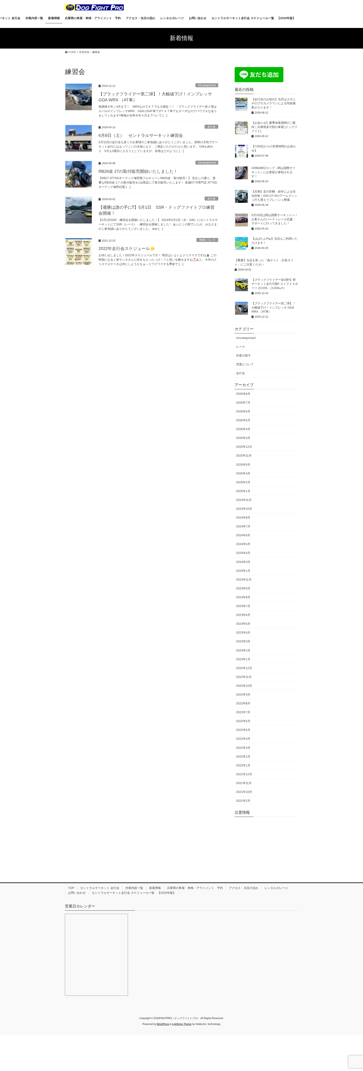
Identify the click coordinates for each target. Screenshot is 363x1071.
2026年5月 (243, 420)
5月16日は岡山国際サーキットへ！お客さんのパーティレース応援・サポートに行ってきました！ (274, 219)
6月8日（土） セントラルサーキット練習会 (141, 135)
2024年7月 (243, 526)
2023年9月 (243, 588)
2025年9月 (243, 464)
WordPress (163, 1024)
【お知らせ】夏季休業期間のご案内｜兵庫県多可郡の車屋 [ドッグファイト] (274, 127)
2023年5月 (243, 623)
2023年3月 (243, 641)
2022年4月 (243, 738)
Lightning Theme (182, 1024)
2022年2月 (243, 756)
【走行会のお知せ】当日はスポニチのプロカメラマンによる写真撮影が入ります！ (273, 103)
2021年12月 (244, 774)
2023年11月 (244, 579)
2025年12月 (244, 446)
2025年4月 (243, 473)
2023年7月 (243, 606)
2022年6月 (243, 721)
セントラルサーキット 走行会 (99, 888)
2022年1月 (243, 765)
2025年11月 (244, 455)
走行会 (211, 126)
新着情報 (155, 888)
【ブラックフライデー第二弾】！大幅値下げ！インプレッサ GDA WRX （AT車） (273, 307)
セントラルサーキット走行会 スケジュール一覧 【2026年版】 (134, 892)
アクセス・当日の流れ (243, 888)
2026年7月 (243, 402)
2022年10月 (244, 685)
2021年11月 (244, 783)
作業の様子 (243, 355)
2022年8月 (243, 703)
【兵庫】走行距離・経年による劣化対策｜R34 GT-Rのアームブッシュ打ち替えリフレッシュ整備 (274, 195)
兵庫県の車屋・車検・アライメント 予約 (195, 888)
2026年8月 (243, 393)
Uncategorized (207, 85)
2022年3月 (243, 747)
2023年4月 (243, 632)
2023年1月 (243, 659)
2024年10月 (244, 508)
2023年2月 (243, 650)
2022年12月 (244, 668)
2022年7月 (243, 712)
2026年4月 (243, 429)
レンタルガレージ (276, 888)
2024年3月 (243, 562)
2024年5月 (243, 544)
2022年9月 (243, 694)
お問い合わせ (77, 892)
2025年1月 (243, 491)
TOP (71, 888)
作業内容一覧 (134, 888)
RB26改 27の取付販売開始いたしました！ (138, 171)
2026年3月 (243, 438)
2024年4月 (243, 553)
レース (240, 346)
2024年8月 (243, 517)
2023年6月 (243, 615)
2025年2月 (243, 482)
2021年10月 (244, 792)
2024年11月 (244, 500)
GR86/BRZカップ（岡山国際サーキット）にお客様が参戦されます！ (273, 172)
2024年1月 (243, 570)
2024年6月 (243, 535)
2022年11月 (244, 677)
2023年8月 (243, 597)
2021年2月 (243, 800)
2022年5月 (243, 730)
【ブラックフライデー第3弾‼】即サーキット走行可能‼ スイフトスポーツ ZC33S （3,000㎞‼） (274, 284)
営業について (207, 240)
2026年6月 (243, 411)
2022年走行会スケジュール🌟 (127, 248)
